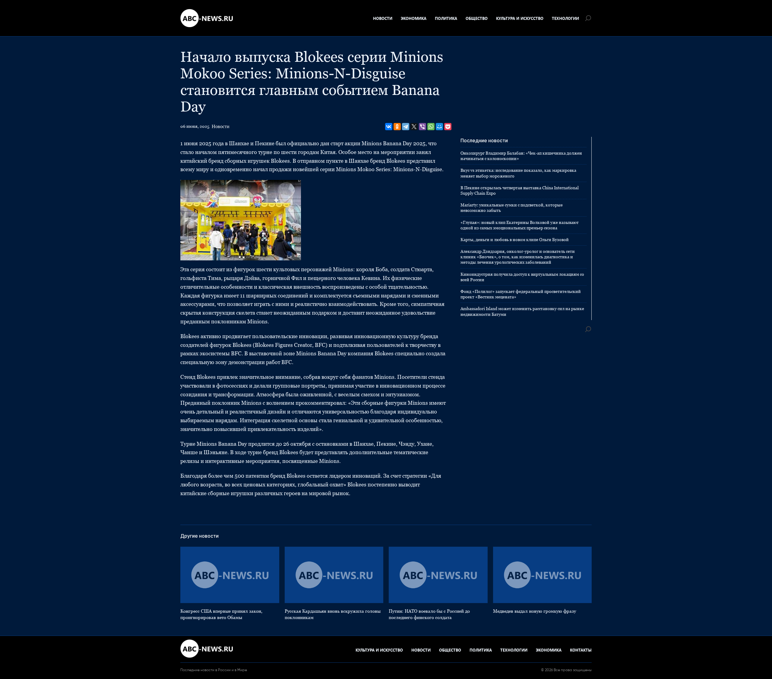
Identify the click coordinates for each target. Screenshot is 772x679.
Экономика (413, 18)
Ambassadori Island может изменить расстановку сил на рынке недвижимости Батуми (522, 311)
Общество (477, 18)
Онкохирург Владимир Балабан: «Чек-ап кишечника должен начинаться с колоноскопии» (521, 156)
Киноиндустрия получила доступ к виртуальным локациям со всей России (522, 277)
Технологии (565, 18)
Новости (382, 18)
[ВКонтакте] (388, 126)
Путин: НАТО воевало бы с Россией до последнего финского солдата (429, 614)
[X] (414, 126)
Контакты (581, 649)
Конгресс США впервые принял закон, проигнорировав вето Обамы (221, 614)
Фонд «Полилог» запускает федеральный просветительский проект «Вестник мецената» (520, 294)
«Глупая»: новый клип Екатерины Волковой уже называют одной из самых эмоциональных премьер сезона (519, 225)
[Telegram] (405, 126)
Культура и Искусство (519, 18)
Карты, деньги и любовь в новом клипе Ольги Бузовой (514, 239)
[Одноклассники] (397, 126)
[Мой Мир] (439, 126)
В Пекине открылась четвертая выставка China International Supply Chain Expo (519, 190)
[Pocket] (447, 126)
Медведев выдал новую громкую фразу (534, 611)
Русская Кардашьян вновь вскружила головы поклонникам (333, 614)
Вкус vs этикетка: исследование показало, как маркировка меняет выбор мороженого (518, 173)
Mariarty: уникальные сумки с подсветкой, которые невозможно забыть (511, 208)
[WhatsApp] (431, 126)
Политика (446, 18)
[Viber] (422, 126)
